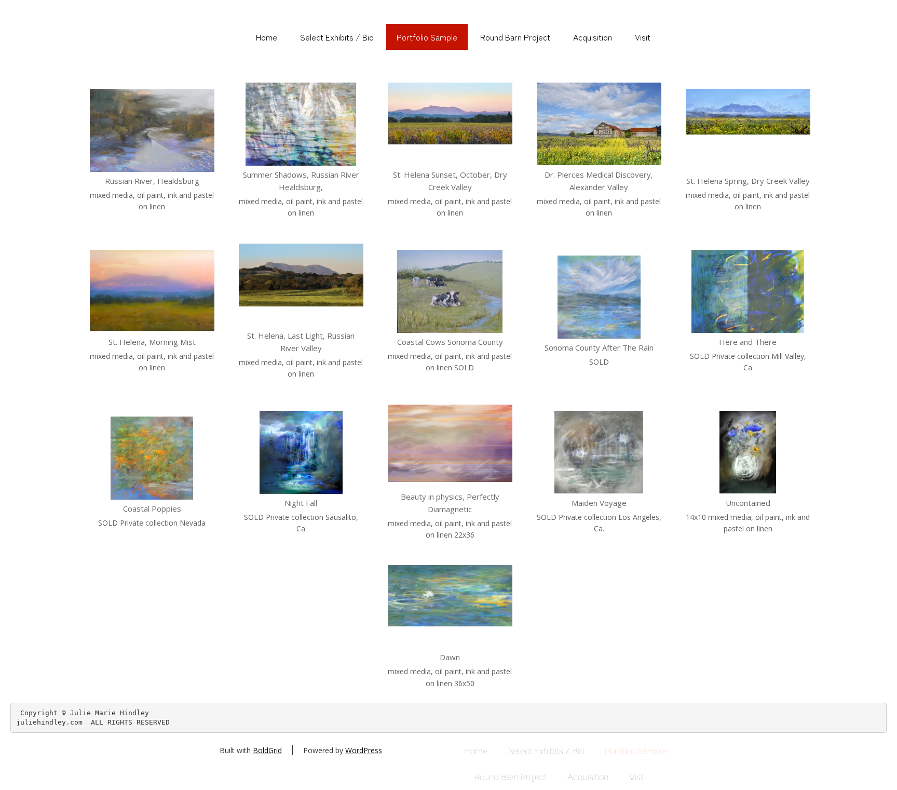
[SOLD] (599, 297)
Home (266, 37)
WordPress (363, 750)
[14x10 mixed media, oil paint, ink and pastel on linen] (748, 452)
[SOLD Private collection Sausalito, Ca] (301, 452)
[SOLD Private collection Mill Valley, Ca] (748, 291)
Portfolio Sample (427, 37)
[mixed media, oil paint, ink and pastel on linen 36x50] (450, 606)
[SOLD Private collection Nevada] (152, 458)
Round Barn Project (515, 37)
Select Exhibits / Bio (337, 37)
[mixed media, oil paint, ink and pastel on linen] (152, 130)
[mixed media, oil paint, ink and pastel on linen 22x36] (450, 446)
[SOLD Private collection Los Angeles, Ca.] (599, 452)
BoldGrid (267, 750)
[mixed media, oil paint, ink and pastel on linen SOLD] (450, 291)
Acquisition (592, 37)
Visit (642, 37)
